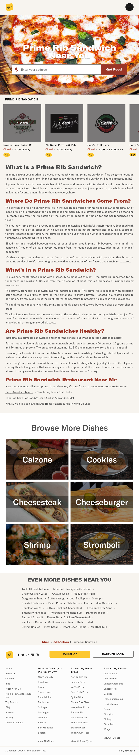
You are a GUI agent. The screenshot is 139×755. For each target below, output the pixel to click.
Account (9, 712)
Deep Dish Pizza (79, 692)
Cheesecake (110, 678)
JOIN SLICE (70, 654)
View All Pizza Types (81, 741)
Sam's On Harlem (98, 145)
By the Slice (77, 697)
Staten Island (45, 692)
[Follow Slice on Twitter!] (22, 655)
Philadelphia (45, 697)
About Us (10, 673)
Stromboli (109, 724)
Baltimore (43, 702)
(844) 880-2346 (126, 750)
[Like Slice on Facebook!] (18, 655)
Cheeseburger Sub (113, 683)
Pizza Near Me (13, 688)
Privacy (9, 717)
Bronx (41, 687)
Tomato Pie (77, 712)
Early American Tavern (19, 392)
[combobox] (61, 69)
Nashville (43, 717)
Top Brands (11, 702)
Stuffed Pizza (78, 727)
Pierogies (108, 714)
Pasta (107, 709)
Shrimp (107, 719)
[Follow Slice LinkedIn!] (32, 655)
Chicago (42, 707)
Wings (107, 729)
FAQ (7, 707)
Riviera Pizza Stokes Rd (18, 145)
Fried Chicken (111, 703)
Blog (7, 683)
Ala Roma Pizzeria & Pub (60, 145)
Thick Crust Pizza (80, 732)
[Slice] (9, 7)
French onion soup (114, 698)
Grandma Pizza (79, 717)
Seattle (42, 722)
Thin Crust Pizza (79, 722)
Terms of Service (14, 722)
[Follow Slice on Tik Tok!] (27, 655)
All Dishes (61, 642)
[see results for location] (16, 69)
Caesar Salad (111, 673)
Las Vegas (43, 712)
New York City (45, 676)
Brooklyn (43, 681)
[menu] (129, 7)
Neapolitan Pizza (80, 707)
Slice (45, 642)
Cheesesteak (110, 688)
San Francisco (45, 727)
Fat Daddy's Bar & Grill (37, 398)
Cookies (108, 693)
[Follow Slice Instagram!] (37, 655)
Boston (42, 732)
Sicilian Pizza (78, 681)
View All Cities (46, 741)
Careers (9, 678)
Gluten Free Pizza (80, 702)
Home (8, 668)
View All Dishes (112, 737)
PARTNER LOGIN (113, 654)
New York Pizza (79, 676)
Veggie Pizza (77, 687)
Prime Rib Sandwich (85, 642)
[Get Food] (114, 69)
